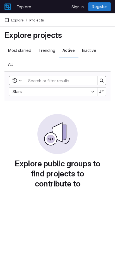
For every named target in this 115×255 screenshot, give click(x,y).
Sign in (77, 6)
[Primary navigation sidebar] (6, 20)
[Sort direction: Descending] (101, 91)
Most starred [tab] (19, 50)
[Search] (101, 80)
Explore (24, 6)
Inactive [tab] (89, 50)
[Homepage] (7, 6)
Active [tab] (69, 50)
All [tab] (10, 64)
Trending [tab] (47, 50)
